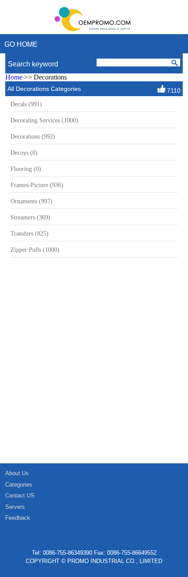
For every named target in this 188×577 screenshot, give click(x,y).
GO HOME (21, 44)
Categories (18, 484)
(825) (29, 233)
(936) (36, 184)
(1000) (44, 120)
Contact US (20, 495)
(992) (32, 136)
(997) (31, 201)
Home (13, 77)
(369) (30, 217)
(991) (26, 104)
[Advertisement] (94, 365)
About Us (17, 473)
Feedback (17, 517)
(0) (24, 152)
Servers (15, 507)
